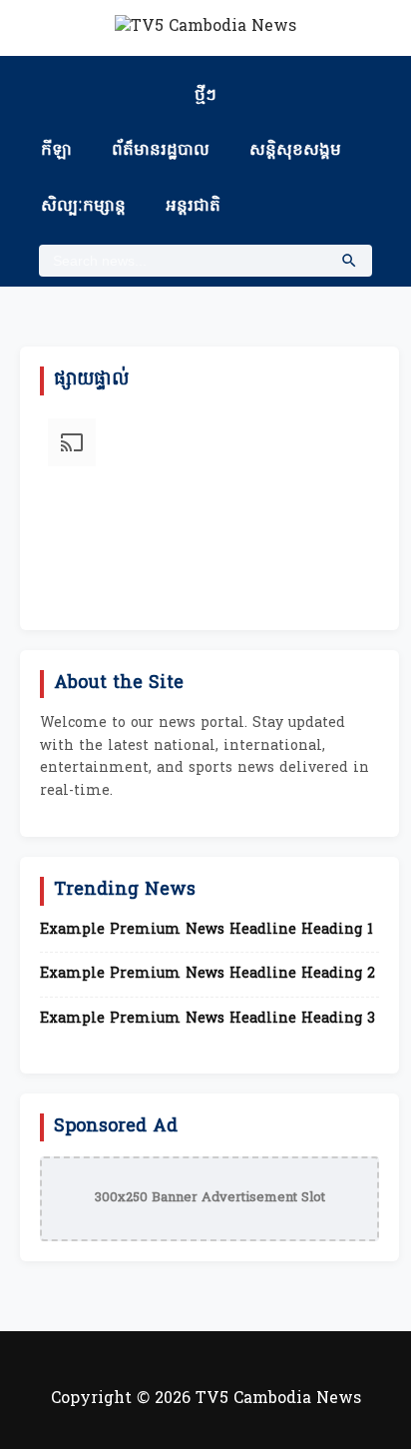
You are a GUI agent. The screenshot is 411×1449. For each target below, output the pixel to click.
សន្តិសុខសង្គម (295, 151)
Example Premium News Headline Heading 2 (207, 975)
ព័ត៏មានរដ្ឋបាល (160, 151)
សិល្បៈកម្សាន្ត (83, 207)
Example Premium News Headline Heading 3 (207, 1020)
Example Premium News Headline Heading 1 (206, 931)
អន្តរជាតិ (193, 207)
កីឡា (56, 151)
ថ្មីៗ (205, 96)
